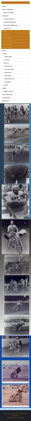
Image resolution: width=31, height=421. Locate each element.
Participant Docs (7, 94)
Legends (6, 34)
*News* (4, 88)
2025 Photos (8, 66)
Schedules (5, 16)
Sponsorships (6, 97)
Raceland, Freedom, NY (11, 25)
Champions (7, 38)
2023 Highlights (10, 79)
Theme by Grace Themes (15, 418)
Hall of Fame (8, 44)
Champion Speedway (10, 22)
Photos (7, 60)
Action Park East (9, 19)
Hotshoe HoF (8, 47)
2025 (5, 53)
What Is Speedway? (8, 9)
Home (4, 6)
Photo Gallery (9, 69)
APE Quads (8, 75)
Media (4, 50)
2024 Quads (8, 72)
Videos (6, 85)
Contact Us (7, 28)
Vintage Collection (10, 41)
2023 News (8, 82)
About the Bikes (9, 12)
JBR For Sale (6, 101)
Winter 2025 (8, 57)
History (4, 31)
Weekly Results (8, 91)
